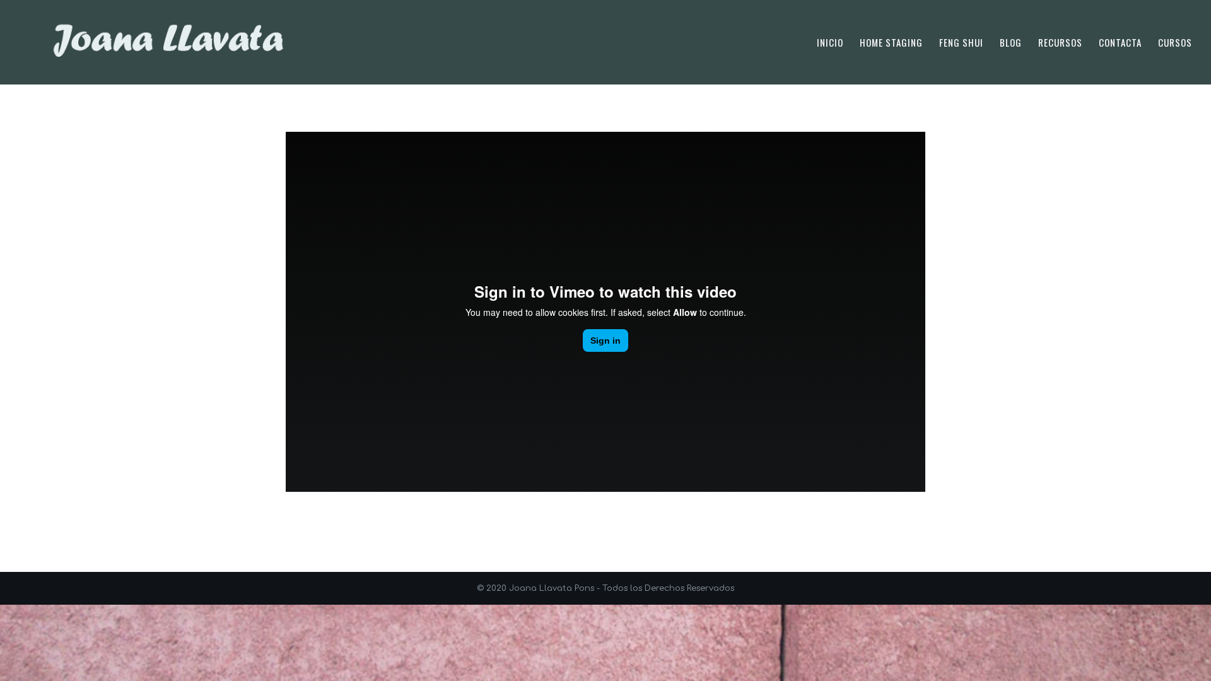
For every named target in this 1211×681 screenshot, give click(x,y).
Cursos (1175, 43)
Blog (1011, 43)
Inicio (830, 43)
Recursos (1060, 43)
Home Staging (891, 43)
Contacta (1120, 43)
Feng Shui (961, 43)
